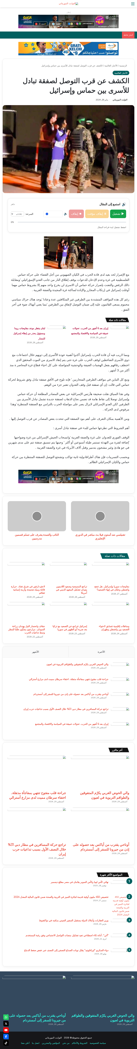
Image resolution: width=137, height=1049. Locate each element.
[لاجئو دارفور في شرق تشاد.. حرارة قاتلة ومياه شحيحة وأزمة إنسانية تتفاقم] (26, 572)
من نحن (66, 1043)
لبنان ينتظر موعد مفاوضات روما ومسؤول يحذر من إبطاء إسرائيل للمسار (29, 333)
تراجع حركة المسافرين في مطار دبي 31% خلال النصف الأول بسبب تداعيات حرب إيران (65, 709)
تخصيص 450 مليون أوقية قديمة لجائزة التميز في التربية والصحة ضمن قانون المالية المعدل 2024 (61, 896)
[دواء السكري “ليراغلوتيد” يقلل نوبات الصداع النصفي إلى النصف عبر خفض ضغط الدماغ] (120, 955)
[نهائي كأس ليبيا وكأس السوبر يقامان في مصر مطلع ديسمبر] (120, 886)
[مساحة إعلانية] (68, 48)
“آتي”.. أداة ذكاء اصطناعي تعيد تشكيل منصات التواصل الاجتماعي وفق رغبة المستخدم (67, 935)
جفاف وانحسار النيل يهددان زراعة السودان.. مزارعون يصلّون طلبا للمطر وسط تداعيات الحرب (26, 629)
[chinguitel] (68, 21)
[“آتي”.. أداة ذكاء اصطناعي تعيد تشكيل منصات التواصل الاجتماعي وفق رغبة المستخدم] (120, 940)
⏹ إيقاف (76, 213)
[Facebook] (6, 1036)
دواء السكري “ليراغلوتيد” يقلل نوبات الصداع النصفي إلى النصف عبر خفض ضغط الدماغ (66, 950)
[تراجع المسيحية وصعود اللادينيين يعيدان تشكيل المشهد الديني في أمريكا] (68, 572)
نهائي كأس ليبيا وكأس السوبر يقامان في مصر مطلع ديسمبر (79, 882)
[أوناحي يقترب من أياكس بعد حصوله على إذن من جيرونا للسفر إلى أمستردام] (120, 698)
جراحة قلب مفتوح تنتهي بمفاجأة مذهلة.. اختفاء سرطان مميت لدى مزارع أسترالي (68, 679)
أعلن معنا (25, 1043)
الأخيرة (101, 651)
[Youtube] (6, 1030)
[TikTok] (6, 1043)
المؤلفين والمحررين (51, 1043)
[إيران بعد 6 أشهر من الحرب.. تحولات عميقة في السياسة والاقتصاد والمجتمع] (120, 332)
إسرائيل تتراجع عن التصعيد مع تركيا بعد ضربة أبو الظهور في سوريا (70, 628)
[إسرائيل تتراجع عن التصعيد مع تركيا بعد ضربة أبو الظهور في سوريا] (68, 612)
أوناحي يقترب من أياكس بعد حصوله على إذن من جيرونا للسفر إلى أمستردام (70, 694)
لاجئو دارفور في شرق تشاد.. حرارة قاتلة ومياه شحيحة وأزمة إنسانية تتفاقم (28, 589)
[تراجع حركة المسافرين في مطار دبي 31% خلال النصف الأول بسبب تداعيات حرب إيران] (120, 713)
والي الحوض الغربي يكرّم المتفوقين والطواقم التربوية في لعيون (77, 664)
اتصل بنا (35, 1043)
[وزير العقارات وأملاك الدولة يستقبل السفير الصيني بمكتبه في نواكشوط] (120, 925)
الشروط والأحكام (79, 1043)
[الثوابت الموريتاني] (68, 3)
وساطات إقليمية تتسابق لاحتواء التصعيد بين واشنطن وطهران (114, 628)
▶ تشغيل (118, 213)
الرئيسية (123, 65)
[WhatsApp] (6, 1017)
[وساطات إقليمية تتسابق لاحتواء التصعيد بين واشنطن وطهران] (110, 612)
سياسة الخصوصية (98, 1043)
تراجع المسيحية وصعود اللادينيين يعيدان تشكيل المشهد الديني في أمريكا (71, 589)
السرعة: (29, 213)
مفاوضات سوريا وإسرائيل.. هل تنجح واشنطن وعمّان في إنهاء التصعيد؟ (111, 588)
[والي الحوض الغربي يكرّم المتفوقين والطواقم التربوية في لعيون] (120, 669)
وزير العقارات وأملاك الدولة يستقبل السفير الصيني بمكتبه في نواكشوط (73, 920)
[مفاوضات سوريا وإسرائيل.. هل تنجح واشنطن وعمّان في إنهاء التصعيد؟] (110, 572)
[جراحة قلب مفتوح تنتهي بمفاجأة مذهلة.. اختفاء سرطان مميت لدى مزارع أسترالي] (120, 683)
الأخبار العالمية (110, 65)
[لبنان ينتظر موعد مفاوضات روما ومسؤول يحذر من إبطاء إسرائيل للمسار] (57, 332)
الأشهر (35, 651)
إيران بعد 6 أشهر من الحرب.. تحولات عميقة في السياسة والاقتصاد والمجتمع (71, 723)
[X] (6, 1023)
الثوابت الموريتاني (120, 99)
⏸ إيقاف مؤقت (97, 213)
